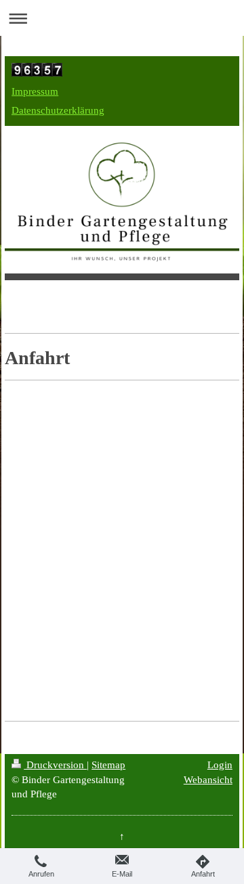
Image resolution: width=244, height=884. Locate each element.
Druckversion (55, 764)
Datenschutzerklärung (58, 110)
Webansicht (208, 779)
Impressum (35, 91)
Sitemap (108, 764)
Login (219, 764)
